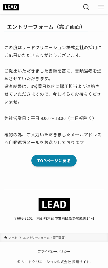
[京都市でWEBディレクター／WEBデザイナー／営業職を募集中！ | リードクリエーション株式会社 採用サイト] (11, 7)
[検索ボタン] (86, 7)
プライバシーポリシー (54, 251)
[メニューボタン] (101, 7)
